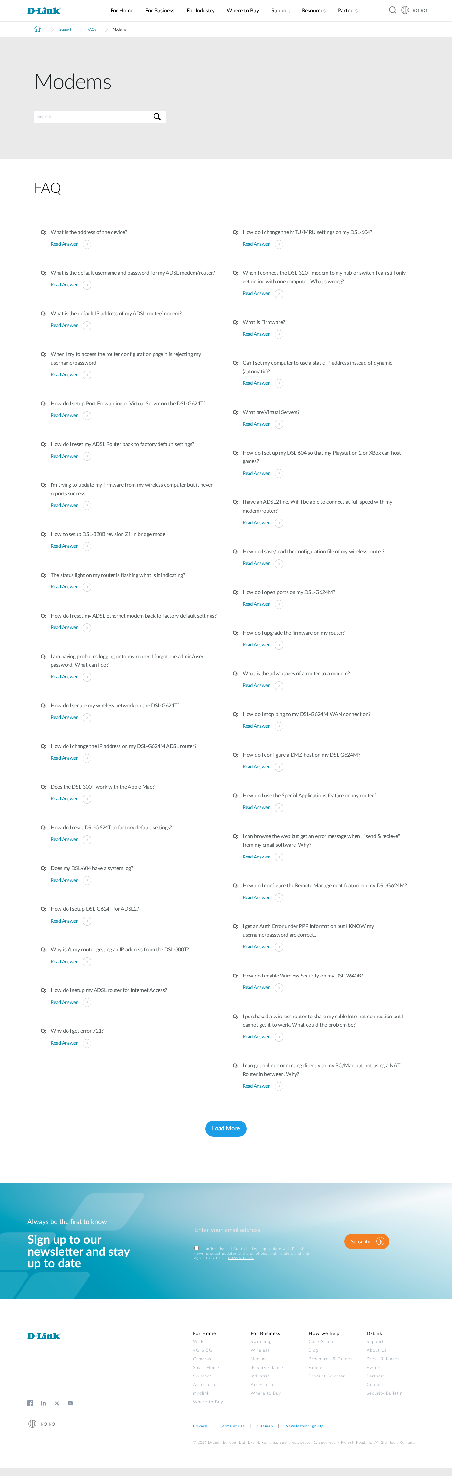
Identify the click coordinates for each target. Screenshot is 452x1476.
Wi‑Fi (199, 1342)
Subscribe (361, 1241)
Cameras (202, 1359)
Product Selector (327, 1376)
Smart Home (206, 1368)
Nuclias (259, 1359)
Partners (376, 1376)
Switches (202, 1376)
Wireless (260, 1350)
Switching (261, 1342)
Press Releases (383, 1359)
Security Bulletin (385, 1393)
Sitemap (265, 1426)
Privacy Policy (241, 1258)
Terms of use (232, 1426)
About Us (377, 1350)
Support (65, 29)
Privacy (200, 1426)
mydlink (201, 1393)
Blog (313, 1350)
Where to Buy (208, 1402)
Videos (316, 1368)
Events (374, 1368)
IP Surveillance (267, 1368)
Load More (226, 1129)
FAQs (92, 29)
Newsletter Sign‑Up (305, 1426)
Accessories (206, 1385)
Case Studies (323, 1342)
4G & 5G (203, 1350)
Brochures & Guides (331, 1359)
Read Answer (64, 244)
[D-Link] (47, 11)
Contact (375, 1385)
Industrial (261, 1376)
